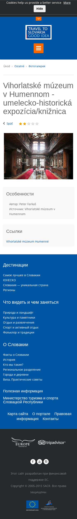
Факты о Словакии (16, 355)
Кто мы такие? (13, 365)
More (67, 3)
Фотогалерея (37, 66)
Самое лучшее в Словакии (21, 275)
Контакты (51, 419)
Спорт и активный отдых (20, 327)
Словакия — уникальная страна (25, 285)
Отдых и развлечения (18, 322)
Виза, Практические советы (22, 379)
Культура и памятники (19, 317)
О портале (41, 414)
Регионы (9, 290)
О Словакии (15, 344)
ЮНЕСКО (9, 280)
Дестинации (15, 265)
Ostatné (19, 66)
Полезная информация (23, 391)
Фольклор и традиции (18, 332)
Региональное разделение (22, 369)
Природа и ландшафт (18, 312)
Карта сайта (18, 414)
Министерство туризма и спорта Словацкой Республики (30, 400)
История (9, 360)
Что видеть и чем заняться (31, 302)
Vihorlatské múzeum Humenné (27, 241)
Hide (39, 9)
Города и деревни (16, 374)
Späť (10, 123)
